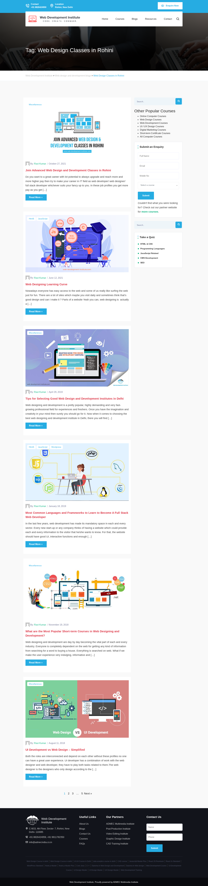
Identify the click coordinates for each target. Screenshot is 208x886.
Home (105, 19)
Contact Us (84, 834)
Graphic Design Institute (118, 839)
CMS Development (149, 258)
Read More (35, 197)
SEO (142, 262)
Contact (168, 19)
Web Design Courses (150, 119)
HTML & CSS (146, 244)
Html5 (31, 219)
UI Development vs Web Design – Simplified (55, 749)
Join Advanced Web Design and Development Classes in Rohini (68, 170)
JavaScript (42, 219)
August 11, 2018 (57, 743)
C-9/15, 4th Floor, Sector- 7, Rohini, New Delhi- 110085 (49, 830)
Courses (119, 19)
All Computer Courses (151, 136)
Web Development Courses (154, 123)
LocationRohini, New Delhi (64, 6)
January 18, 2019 (57, 506)
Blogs (135, 19)
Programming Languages (152, 248)
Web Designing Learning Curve (46, 284)
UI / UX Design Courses (152, 126)
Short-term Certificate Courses (155, 133)
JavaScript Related (149, 253)
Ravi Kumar (40, 164)
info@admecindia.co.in (40, 842)
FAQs (82, 843)
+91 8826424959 (37, 837)
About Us (84, 824)
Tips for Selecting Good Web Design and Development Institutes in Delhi (74, 398)
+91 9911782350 (55, 837)
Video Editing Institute (117, 834)
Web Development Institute (81, 882)
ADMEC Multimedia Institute (120, 824)
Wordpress (56, 447)
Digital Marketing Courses (153, 130)
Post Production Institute (118, 829)
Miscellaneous (35, 104)
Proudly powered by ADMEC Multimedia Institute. (117, 882)
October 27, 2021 (57, 164)
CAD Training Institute (117, 843)
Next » (88, 793)
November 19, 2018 (58, 625)
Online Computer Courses (153, 116)
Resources (150, 19)
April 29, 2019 (56, 392)
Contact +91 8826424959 (38, 6)
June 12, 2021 (56, 278)
